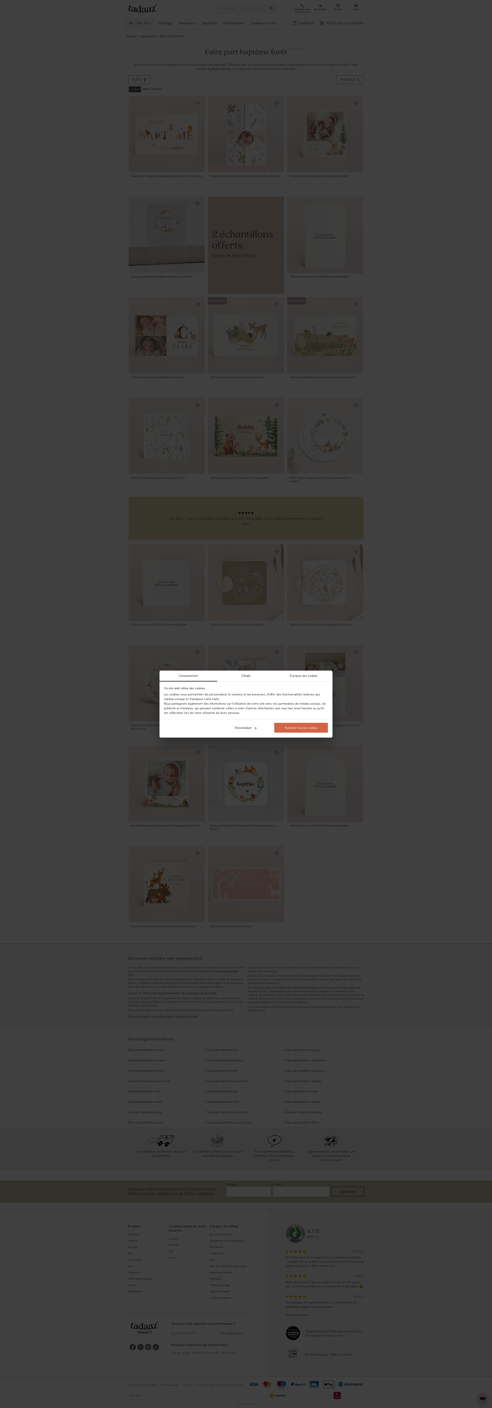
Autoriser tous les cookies (301, 728)
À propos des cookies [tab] (304, 675)
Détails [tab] (246, 675)
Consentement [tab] (188, 675)
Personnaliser (243, 728)
